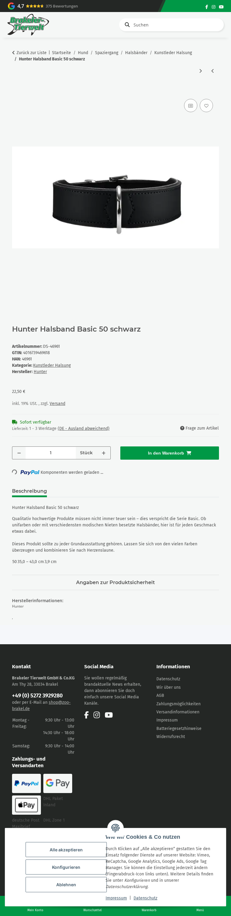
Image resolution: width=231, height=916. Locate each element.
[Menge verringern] (19, 453)
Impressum (116, 898)
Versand (57, 403)
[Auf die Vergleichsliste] (190, 105)
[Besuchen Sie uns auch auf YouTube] (221, 7)
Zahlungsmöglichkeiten (178, 703)
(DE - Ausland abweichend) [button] (83, 428)
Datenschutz (145, 898)
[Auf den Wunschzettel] (206, 105)
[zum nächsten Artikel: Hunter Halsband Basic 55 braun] (200, 71)
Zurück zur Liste (32, 52)
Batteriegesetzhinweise (179, 728)
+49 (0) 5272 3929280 (37, 695)
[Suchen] (126, 25)
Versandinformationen (177, 712)
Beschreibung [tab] (29, 491)
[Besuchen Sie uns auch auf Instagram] (213, 7)
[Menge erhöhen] (103, 453)
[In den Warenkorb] (17, 90)
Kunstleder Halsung (52, 365)
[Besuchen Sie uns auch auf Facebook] (206, 7)
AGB (160, 695)
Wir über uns (168, 687)
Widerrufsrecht (170, 736)
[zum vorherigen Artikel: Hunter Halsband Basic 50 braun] (213, 71)
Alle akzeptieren (66, 849)
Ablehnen (66, 884)
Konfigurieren (66, 867)
